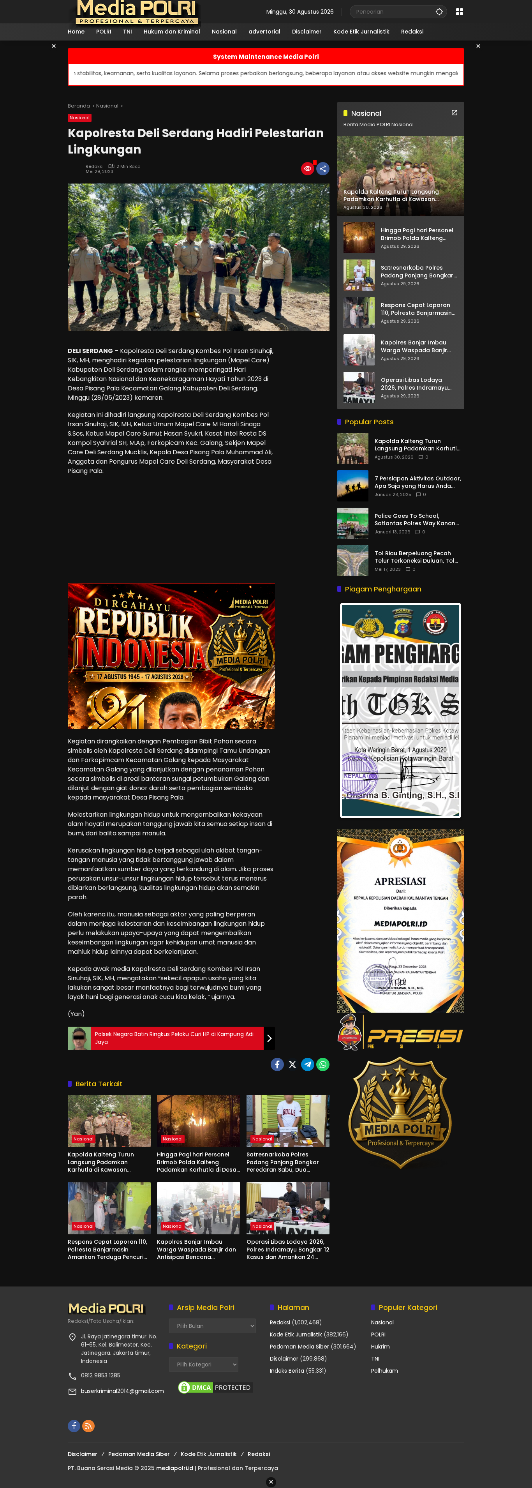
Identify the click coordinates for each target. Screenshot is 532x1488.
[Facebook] (277, 1064)
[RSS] (88, 1426)
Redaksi (95, 166)
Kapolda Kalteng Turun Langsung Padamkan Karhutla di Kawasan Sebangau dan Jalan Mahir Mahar (106, 1162)
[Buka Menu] (459, 11)
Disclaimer (284, 1359)
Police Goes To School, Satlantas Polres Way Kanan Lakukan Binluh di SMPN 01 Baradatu (415, 520)
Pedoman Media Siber (299, 1346)
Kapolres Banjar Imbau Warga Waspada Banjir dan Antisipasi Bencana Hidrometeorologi (196, 1249)
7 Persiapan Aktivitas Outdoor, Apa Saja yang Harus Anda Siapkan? (418, 482)
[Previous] (353, 710)
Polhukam (384, 1371)
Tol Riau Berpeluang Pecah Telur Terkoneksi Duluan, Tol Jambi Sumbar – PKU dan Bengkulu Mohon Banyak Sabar (419, 557)
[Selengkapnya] (454, 112)
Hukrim (380, 1346)
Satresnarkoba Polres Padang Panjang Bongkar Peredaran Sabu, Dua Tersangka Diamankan (283, 1162)
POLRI (378, 1334)
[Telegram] (307, 1064)
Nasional (80, 118)
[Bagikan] (322, 168)
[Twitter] (292, 1064)
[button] (439, 11)
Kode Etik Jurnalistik (296, 1334)
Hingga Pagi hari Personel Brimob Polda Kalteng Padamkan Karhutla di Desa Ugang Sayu (196, 1162)
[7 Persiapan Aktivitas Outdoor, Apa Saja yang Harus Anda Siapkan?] (352, 485)
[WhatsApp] (322, 1064)
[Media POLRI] (135, 11)
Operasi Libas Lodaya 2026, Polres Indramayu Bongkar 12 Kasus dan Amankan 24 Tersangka (288, 1249)
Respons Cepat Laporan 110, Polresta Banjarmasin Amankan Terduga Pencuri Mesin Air (107, 1249)
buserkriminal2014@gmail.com (122, 1391)
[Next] (447, 710)
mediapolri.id (174, 1468)
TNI (375, 1359)
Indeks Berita (287, 1371)
